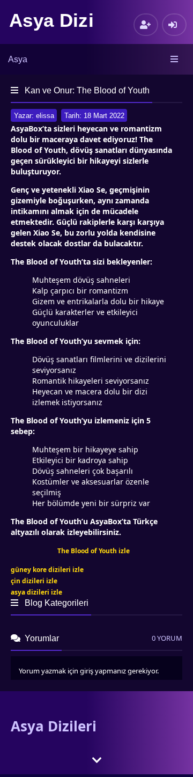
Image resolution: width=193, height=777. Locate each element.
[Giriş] (174, 24)
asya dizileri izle (36, 592)
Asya (17, 59)
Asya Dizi (51, 20)
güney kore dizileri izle (47, 569)
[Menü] (175, 59)
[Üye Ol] (145, 24)
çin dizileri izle (34, 580)
